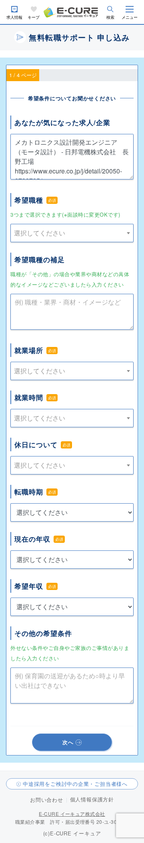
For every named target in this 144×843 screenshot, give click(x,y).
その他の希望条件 (43, 633)
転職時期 (28, 491)
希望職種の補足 (39, 259)
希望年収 (28, 586)
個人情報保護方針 (92, 799)
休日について (36, 444)
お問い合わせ (46, 799)
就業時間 (28, 397)
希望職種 (28, 200)
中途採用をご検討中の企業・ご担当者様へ (75, 783)
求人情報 (14, 17)
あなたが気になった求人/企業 (62, 122)
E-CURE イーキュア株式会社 (72, 813)
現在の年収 (32, 539)
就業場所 (28, 350)
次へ (68, 742)
